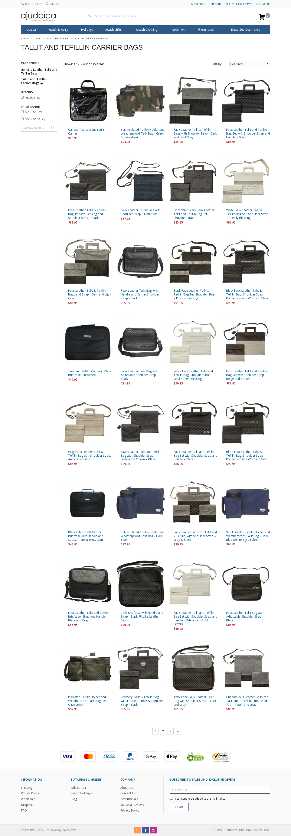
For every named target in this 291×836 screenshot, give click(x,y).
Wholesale (28, 799)
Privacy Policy (129, 810)
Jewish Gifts (113, 29)
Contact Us (263, 4)
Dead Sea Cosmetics (245, 29)
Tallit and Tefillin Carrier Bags (91, 38)
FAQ (24, 810)
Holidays (87, 29)
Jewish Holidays (81, 793)
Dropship (27, 805)
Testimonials (129, 799)
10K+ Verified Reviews (239, 4)
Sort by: (217, 64)
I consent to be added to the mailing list (200, 798)
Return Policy (30, 793)
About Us (126, 788)
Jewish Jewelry (58, 29)
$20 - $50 (33, 112)
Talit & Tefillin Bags (57, 38)
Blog (74, 799)
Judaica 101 (78, 788)
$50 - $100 (35, 119)
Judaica (32, 97)
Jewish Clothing (146, 29)
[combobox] (145, 16)
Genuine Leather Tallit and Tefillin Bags (39, 71)
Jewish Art (178, 29)
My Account (198, 4)
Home (24, 38)
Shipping (216, 4)
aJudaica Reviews (132, 805)
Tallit (37, 38)
